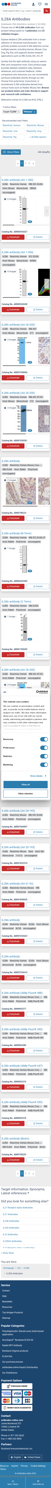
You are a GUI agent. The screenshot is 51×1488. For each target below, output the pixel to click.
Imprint (14, 1466)
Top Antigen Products (12, 1312)
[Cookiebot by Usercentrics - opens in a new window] (36, 692)
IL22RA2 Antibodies (12, 1241)
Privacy (24, 1466)
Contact (6, 1290)
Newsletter (7, 1301)
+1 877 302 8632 (16, 1435)
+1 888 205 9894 (13, 1438)
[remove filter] (18, 111)
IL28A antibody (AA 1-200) (17, 180)
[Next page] (33, 163)
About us (4, 1466)
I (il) (19, 1268)
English (17, 1457)
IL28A (26, 1268)
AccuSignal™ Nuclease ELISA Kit (17, 1340)
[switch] (44, 748)
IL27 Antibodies (10, 1214)
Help (4, 1296)
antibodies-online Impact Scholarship (20, 1367)
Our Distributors (9, 1372)
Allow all (25, 784)
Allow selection (25, 793)
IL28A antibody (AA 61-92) (17, 883)
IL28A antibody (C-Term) (16, 601)
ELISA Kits (7, 1356)
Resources (7, 1307)
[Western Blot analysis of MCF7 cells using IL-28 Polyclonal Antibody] (23, 627)
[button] (46, 211)
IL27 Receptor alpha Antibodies (18, 1207)
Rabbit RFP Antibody (12, 1345)
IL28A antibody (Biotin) (15, 1138)
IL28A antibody (11, 461)
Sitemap (6, 1318)
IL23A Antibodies (11, 1227)
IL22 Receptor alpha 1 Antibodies (19, 1248)
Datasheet (14, 237)
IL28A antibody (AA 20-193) (18, 810)
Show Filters (13, 152)
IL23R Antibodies (11, 1221)
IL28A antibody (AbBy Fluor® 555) (22, 1102)
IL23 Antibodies (10, 1234)
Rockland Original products (15, 1351)
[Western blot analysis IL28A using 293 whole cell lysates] (23, 559)
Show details (36, 776)
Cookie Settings (38, 1466)
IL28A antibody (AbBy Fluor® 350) (22, 1029)
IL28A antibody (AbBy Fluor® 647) (22, 1065)
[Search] (47, 10)
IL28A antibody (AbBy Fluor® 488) (22, 993)
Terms (3, 1469)
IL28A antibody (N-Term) (16, 533)
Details (39, 237)
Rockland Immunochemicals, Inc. (17, 1448)
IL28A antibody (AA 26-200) (18, 324)
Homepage (8, 1268)
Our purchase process (12, 1362)
